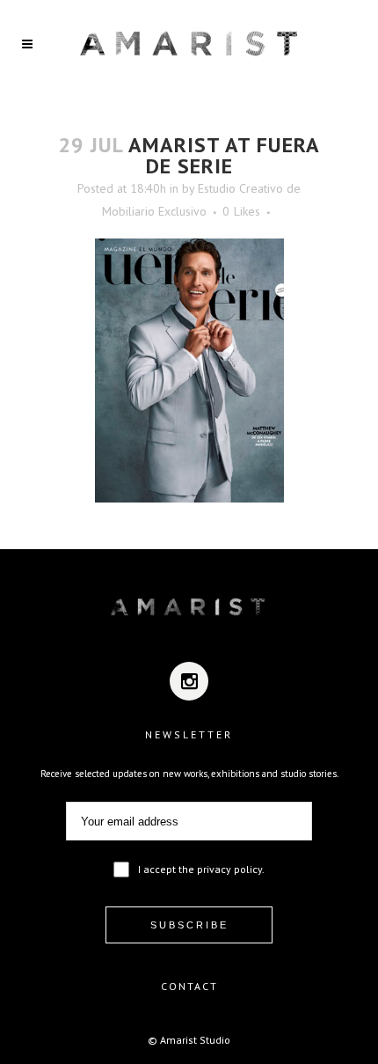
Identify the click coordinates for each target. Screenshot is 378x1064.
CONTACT (189, 986)
